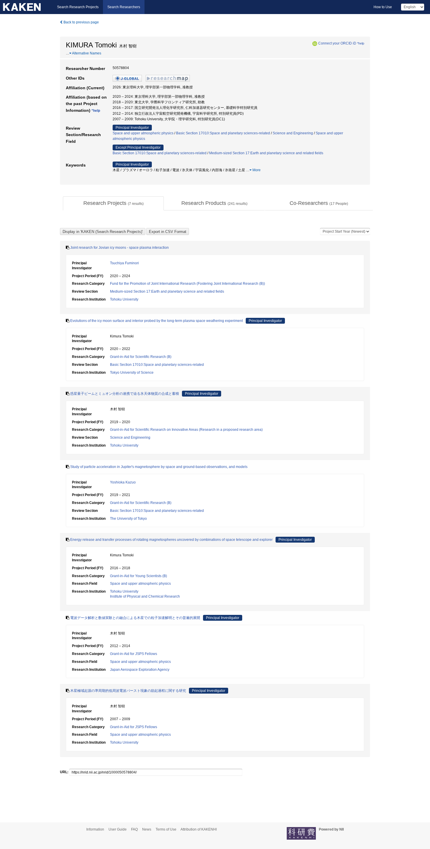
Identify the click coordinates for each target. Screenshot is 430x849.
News (146, 829)
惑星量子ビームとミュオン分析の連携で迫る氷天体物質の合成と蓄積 (124, 394)
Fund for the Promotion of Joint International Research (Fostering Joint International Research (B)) (187, 284)
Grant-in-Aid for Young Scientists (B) (138, 576)
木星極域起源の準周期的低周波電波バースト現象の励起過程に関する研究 (128, 691)
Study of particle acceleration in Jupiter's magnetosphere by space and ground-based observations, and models (158, 467)
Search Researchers (123, 7)
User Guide (118, 829)
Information (95, 829)
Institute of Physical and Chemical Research (145, 596)
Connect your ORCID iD (337, 43)
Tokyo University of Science (132, 373)
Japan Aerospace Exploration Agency (139, 670)
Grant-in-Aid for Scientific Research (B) (140, 357)
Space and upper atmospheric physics (143, 133)
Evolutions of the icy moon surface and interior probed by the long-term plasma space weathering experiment (156, 321)
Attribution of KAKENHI (198, 829)
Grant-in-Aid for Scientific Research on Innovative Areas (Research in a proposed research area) (186, 430)
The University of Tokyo (128, 519)
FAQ (134, 829)
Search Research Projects (78, 7)
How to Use (383, 7)
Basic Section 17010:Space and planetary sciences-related (223, 133)
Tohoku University (124, 299)
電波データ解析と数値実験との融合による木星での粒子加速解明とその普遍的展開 (135, 618)
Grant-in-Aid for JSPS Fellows (133, 654)
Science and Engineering (293, 133)
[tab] (113, 203)
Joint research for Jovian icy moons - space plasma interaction (119, 248)
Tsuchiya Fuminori (124, 263)
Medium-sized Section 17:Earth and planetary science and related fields (266, 153)
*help (360, 43)
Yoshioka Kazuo (123, 482)
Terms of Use (166, 829)
